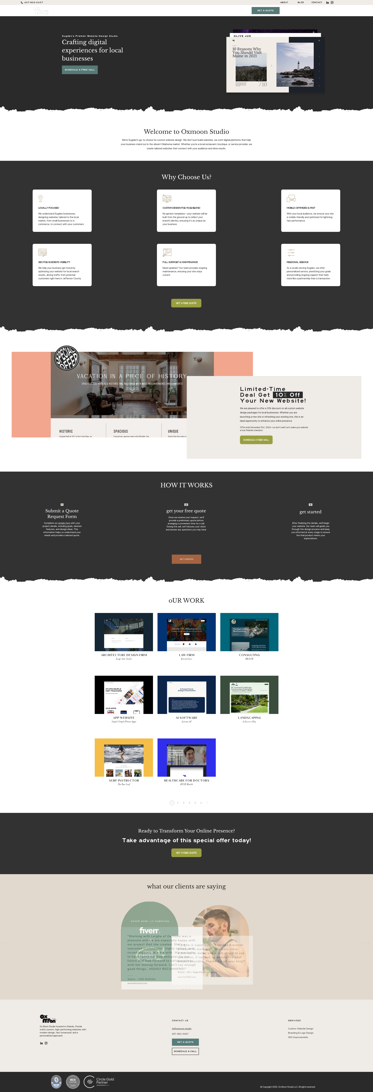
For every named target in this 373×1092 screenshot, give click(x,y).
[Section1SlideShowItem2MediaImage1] (186, 989)
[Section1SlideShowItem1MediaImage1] (183, 989)
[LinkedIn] (327, 2)
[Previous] (7, 943)
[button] (179, 10)
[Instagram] (332, 2)
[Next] (207, 803)
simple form (64, 523)
